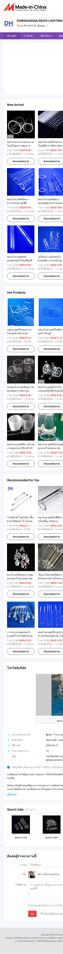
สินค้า (30, 35)
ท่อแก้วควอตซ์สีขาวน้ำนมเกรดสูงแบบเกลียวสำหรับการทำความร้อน (21, 448)
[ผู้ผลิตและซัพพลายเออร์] (26, 7)
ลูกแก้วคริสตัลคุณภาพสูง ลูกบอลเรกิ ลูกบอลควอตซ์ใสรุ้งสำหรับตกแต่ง (20, 578)
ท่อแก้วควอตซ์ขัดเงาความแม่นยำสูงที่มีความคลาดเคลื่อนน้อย (19, 203)
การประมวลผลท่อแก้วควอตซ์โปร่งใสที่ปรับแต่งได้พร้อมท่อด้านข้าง (20, 635)
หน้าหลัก (11, 35)
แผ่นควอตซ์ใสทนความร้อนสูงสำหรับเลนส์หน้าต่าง (19, 333)
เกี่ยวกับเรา (46, 35)
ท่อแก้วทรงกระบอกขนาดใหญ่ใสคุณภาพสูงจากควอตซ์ (20, 145)
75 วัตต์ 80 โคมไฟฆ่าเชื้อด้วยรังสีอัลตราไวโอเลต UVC (20, 521)
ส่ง (32, 913)
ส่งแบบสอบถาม (21, 161)
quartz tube (21, 837)
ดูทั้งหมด (11, 794)
